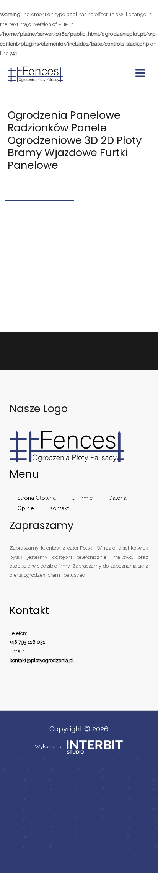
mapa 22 (64, 788)
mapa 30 (116, 798)
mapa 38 (141, 808)
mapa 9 (40, 769)
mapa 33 (12, 808)
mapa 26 (12, 798)
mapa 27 (38, 798)
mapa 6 (125, 759)
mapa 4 (78, 759)
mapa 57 (11, 847)
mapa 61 (116, 847)
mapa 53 (63, 837)
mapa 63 (79, 857)
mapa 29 (90, 798)
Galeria (117, 497)
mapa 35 (63, 808)
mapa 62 (142, 847)
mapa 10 (64, 769)
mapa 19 (141, 779)
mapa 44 (142, 818)
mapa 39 (11, 818)
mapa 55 (115, 837)
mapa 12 (115, 769)
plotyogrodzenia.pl (52, 660)
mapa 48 (90, 827)
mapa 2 (32, 759)
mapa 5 (101, 759)
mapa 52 (38, 837)
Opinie (25, 508)
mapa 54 (89, 837)
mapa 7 (148, 759)
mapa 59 (63, 847)
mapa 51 (12, 837)
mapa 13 (140, 769)
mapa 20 (12, 788)
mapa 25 (141, 788)
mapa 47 (63, 827)
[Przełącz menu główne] (140, 73)
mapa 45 (10, 827)
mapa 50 (142, 827)
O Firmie (82, 497)
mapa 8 (16, 769)
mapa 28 (64, 798)
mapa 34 (37, 808)
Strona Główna (36, 497)
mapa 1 (9, 759)
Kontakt (59, 508)
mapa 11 (90, 769)
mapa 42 (90, 818)
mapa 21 (39, 788)
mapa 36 (89, 808)
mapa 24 (115, 788)
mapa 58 (36, 847)
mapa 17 (89, 779)
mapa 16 (64, 779)
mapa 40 (38, 818)
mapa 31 (142, 798)
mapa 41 (64, 818)
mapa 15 (38, 779)
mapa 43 (116, 818)
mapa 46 (37, 827)
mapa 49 (116, 827)
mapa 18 (115, 779)
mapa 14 (13, 779)
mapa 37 (115, 808)
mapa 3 (55, 759)
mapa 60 (90, 847)
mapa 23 (90, 788)
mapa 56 (140, 837)
